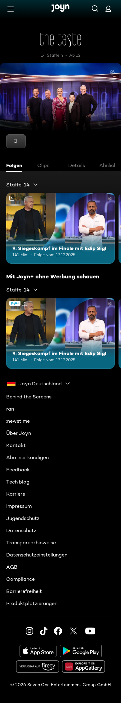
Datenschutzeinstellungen (36, 555)
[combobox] (22, 185)
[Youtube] (90, 631)
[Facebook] (58, 631)
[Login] (108, 8)
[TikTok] (43, 631)
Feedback (18, 470)
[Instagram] (29, 631)
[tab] (16, 166)
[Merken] (16, 141)
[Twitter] (73, 631)
